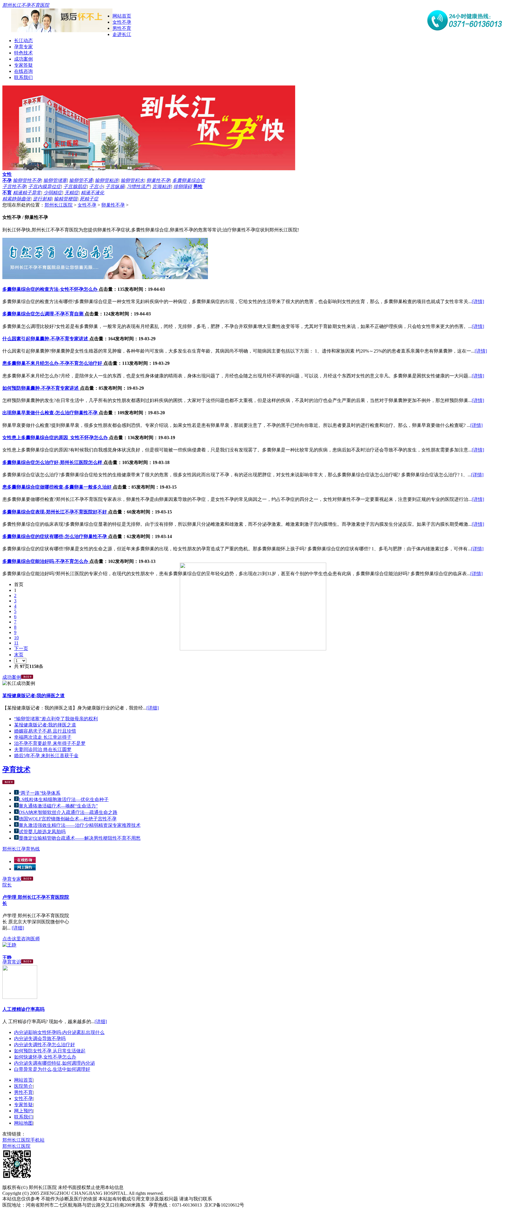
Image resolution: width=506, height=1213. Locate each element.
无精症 (71, 192)
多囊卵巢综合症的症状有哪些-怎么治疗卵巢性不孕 (55, 536)
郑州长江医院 (59, 204)
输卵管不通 (81, 180)
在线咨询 (23, 71)
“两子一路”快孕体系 (39, 793)
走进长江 (121, 34)
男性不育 (121, 28)
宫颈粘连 (161, 186)
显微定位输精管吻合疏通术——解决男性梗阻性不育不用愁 (80, 838)
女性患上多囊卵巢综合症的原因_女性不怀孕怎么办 (55, 437)
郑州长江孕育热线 (21, 848)
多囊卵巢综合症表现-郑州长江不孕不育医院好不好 (55, 511)
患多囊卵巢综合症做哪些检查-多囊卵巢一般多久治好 (57, 486)
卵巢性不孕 (158, 180)
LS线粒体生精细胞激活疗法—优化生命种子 (64, 799)
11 (16, 642)
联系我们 (23, 77)
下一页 (21, 648)
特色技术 (23, 52)
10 (16, 637)
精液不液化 (92, 192)
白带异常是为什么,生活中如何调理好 (52, 1069)
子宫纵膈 (114, 186)
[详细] (152, 707)
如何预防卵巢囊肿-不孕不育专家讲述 (41, 388)
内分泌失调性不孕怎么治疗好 (44, 1044)
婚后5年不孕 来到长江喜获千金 (46, 755)
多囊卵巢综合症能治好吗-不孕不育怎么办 (45, 561)
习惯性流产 (138, 186)
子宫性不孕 (14, 186)
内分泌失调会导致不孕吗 (40, 1038)
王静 (7, 953)
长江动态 (23, 40)
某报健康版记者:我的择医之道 (33, 695)
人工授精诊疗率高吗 (23, 1009)
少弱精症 (52, 192)
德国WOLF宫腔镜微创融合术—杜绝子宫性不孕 (68, 818)
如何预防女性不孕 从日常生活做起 (50, 1050)
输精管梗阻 (65, 198)
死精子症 (89, 198)
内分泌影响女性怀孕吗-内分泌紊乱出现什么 (59, 1032)
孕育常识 (11, 961)
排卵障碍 (182, 186)
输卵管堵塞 (55, 180)
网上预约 (23, 1110)
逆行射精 (42, 198)
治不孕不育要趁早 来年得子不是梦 (50, 743)
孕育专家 (23, 46)
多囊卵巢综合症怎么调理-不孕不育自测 (43, 313)
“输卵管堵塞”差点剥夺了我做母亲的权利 (56, 718)
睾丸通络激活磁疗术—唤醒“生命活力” (58, 805)
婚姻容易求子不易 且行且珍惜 (45, 731)
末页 (18, 654)
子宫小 (96, 186)
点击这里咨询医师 (21, 935)
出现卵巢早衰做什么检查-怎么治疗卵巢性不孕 (50, 412)
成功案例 (23, 58)
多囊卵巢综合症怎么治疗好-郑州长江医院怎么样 (52, 462)
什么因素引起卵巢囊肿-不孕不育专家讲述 (45, 338)
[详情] (478, 301)
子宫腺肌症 (75, 186)
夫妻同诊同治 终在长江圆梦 (42, 749)
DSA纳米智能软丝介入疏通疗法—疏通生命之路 (68, 812)
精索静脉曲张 (16, 198)
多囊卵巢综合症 (188, 180)
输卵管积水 (132, 180)
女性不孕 (121, 22)
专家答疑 (23, 65)
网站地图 (23, 1123)
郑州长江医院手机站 (23, 1140)
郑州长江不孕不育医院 (25, 5)
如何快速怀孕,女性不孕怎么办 (45, 1056)
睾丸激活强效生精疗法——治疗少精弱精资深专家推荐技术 (80, 825)
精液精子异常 (27, 192)
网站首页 (121, 15)
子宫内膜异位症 (44, 186)
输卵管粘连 (106, 180)
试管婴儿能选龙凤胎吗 (42, 831)
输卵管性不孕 (27, 180)
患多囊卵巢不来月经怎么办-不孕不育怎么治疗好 (52, 363)
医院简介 (23, 1086)
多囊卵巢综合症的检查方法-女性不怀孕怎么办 (50, 289)
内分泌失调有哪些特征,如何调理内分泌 (54, 1063)
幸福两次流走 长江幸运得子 (42, 737)
